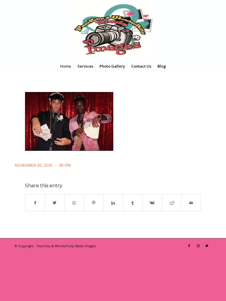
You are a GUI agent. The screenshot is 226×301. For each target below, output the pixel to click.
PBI (68, 165)
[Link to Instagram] (198, 245)
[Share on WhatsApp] (74, 203)
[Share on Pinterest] (93, 203)
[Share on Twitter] (54, 203)
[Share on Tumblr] (132, 203)
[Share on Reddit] (171, 203)
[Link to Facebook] (189, 245)
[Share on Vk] (152, 203)
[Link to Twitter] (206, 245)
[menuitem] (65, 66)
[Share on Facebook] (35, 203)
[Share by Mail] (191, 203)
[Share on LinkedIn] (113, 203)
